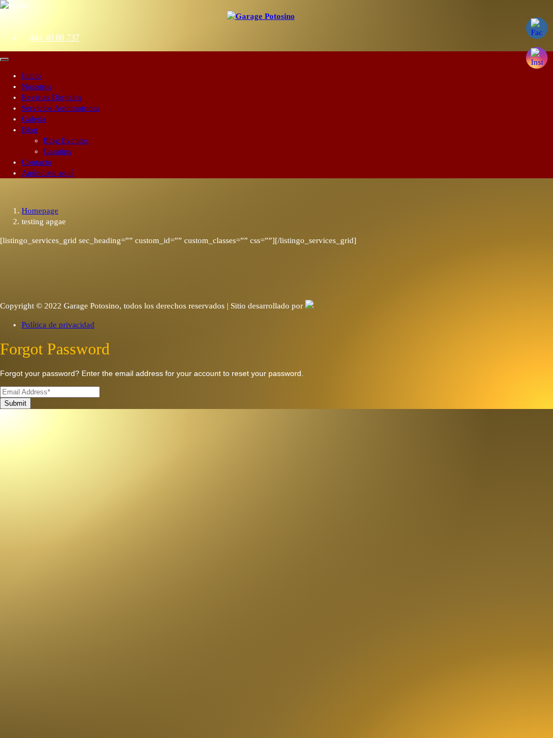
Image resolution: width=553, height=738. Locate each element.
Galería (34, 119)
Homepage (40, 210)
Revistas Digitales (52, 97)
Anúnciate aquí (47, 173)
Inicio (31, 75)
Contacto (37, 162)
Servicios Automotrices (60, 108)
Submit (15, 403)
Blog (30, 129)
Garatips (57, 151)
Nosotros (37, 86)
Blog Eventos (66, 140)
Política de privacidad (58, 324)
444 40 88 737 (54, 37)
